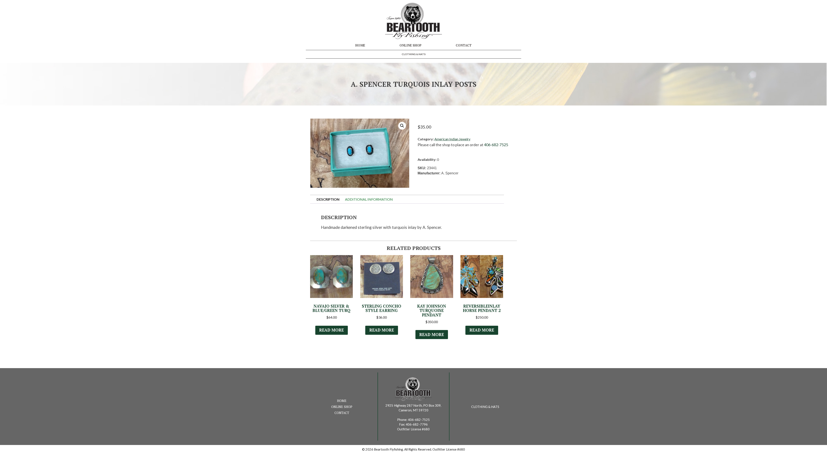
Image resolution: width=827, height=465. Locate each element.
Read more (331, 330)
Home (360, 45)
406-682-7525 (496, 144)
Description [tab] (328, 199)
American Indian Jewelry (452, 139)
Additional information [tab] (369, 199)
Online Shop (410, 45)
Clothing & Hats (414, 54)
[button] (402, 126)
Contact (464, 45)
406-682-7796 (417, 424)
